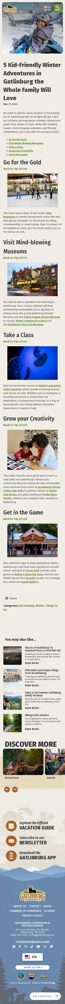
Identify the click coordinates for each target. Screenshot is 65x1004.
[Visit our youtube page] (38, 946)
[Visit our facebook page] (20, 946)
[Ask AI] (57, 996)
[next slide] (15, 790)
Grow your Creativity (21, 150)
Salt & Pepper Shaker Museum (42, 317)
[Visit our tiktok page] (31, 946)
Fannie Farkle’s (29, 581)
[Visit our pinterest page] (51, 946)
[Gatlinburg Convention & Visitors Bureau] (10, 8)
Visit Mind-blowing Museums (26, 143)
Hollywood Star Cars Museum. (26, 324)
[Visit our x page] (45, 946)
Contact (35, 906)
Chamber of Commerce (25, 910)
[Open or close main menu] (58, 8)
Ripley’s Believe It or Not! (31, 320)
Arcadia (30, 578)
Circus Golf (32, 570)
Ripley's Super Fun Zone (29, 574)
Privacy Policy (32, 915)
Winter (40, 605)
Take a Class (16, 147)
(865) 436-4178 (19, 935)
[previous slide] (7, 790)
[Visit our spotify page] (13, 946)
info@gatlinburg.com (42, 935)
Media (47, 906)
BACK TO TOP (32, 967)
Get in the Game (18, 154)
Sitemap (49, 910)
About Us (20, 906)
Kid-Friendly (26, 605)
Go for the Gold (18, 139)
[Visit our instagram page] (25, 946)
